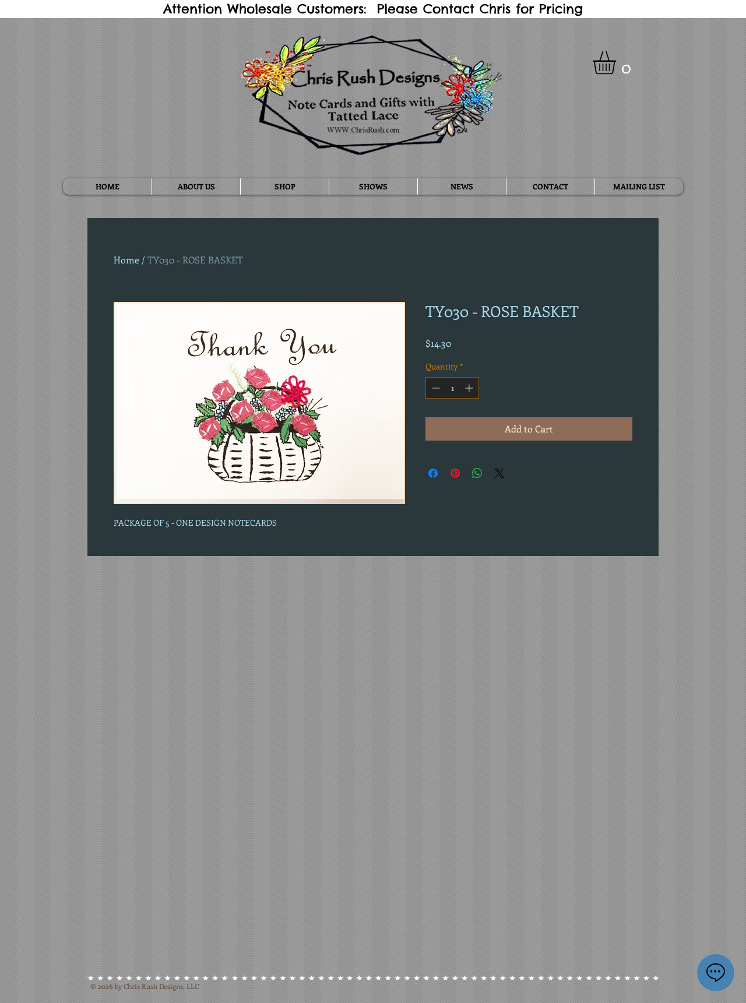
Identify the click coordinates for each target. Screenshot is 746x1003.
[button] (618, 63)
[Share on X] (499, 473)
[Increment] (470, 388)
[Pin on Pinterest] (455, 473)
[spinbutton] (452, 388)
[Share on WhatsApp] (477, 473)
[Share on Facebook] (433, 473)
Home (126, 260)
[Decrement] (434, 388)
